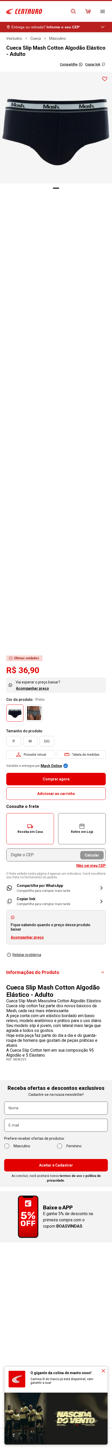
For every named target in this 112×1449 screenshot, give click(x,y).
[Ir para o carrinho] (88, 11)
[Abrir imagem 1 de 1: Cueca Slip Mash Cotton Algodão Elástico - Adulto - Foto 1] (56, 127)
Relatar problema (27, 955)
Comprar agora (56, 779)
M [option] (30, 741)
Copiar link (92, 64)
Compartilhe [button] (69, 64)
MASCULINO (57, 38)
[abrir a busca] (73, 11)
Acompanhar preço (32, 688)
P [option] (14, 741)
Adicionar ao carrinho (56, 794)
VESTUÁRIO (14, 38)
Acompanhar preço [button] (27, 937)
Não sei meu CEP (91, 866)
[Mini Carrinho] (88, 11)
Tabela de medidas (85, 754)
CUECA (35, 38)
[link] (56, 888)
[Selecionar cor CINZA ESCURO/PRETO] (34, 713)
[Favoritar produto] (105, 79)
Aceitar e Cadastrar (56, 1165)
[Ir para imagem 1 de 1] (56, 188)
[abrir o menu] (102, 11)
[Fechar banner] (103, 1371)
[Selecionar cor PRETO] (14, 713)
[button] (30, 828)
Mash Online (51, 766)
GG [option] (47, 741)
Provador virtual (35, 754)
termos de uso (71, 1176)
